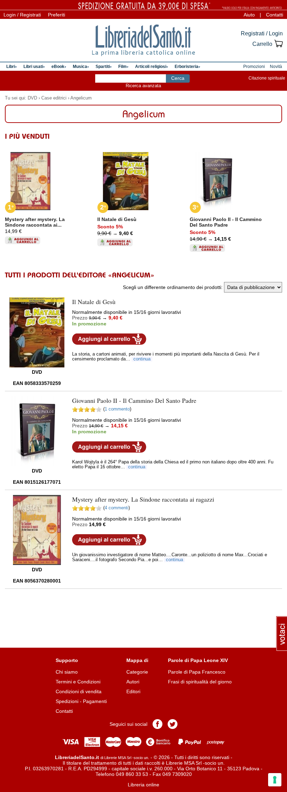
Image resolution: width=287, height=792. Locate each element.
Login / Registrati (22, 15)
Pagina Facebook (157, 724)
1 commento (117, 409)
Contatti (274, 15)
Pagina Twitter (172, 724)
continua (142, 359)
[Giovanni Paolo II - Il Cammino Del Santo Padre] (37, 431)
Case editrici (53, 98)
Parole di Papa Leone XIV (198, 660)
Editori (133, 691)
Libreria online (143, 784)
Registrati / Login (262, 33)
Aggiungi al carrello (109, 339)
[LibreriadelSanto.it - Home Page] (143, 40)
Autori (132, 681)
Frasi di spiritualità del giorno (200, 681)
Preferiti (56, 15)
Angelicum (81, 98)
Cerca (177, 78)
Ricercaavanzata (143, 85)
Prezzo (80, 318)
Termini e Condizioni (78, 681)
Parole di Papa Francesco (196, 672)
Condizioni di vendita (79, 691)
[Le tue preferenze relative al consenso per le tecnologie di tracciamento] (274, 779)
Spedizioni (67, 701)
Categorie (137, 672)
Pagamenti (95, 701)
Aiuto (249, 15)
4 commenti (116, 507)
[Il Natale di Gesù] (36, 332)
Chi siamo (67, 672)
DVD (32, 98)
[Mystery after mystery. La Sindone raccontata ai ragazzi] (37, 530)
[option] (51, 194)
